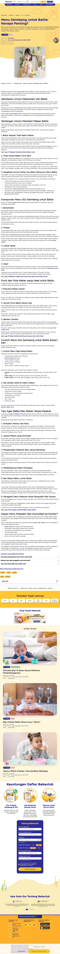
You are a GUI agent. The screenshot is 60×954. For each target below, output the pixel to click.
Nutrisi (35, 4)
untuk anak (18, 188)
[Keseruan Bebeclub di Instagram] (25, 925)
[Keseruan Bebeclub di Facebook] (30, 925)
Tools (24, 1)
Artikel (11, 15)
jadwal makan (5, 407)
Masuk (43, 1)
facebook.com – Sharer (40, 83)
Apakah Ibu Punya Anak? (25, 848)
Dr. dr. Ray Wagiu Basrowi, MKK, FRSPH (19, 40)
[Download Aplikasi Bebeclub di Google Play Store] (45, 924)
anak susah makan (39, 522)
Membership (19, 1)
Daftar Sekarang (30, 869)
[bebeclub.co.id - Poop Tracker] (30, 624)
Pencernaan (9, 4)
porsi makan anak (15, 113)
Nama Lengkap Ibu (23, 826)
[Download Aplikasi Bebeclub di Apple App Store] (45, 927)
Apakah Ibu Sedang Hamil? (25, 845)
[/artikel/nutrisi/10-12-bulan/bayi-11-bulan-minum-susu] (30, 699)
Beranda (3, 15)
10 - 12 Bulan (26, 15)
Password (21, 837)
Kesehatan (17, 4)
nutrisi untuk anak (18, 202)
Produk (14, 1)
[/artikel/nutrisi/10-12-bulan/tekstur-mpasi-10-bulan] (30, 748)
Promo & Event (28, 1)
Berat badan (9, 526)
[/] (8, 2)
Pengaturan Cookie (39, 946)
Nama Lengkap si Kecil (24, 850)
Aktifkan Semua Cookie (39, 951)
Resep (41, 4)
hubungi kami (21, 951)
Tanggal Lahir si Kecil (24, 856)
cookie (31, 865)
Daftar (50, 1)
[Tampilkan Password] (40, 840)
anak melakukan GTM (16, 414)
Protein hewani (9, 358)
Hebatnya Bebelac (50, 4)
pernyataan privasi (25, 864)
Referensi (5, 581)
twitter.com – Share (20, 83)
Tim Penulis (10, 38)
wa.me (30, 83)
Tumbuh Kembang (26, 4)
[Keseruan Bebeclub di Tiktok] (34, 925)
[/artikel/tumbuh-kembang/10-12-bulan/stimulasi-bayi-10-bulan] (30, 648)
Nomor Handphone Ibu (24, 832)
